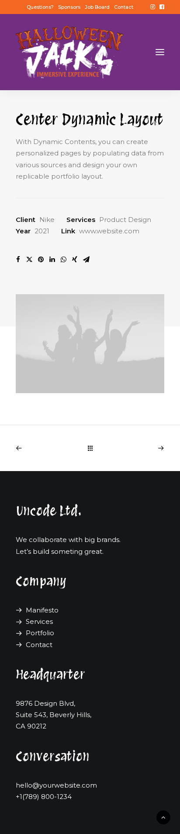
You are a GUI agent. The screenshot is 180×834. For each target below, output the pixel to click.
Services (39, 621)
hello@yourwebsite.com (56, 785)
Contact (123, 7)
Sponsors (69, 7)
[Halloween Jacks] (69, 52)
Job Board (97, 7)
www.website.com (109, 231)
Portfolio (40, 633)
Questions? (40, 7)
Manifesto (42, 610)
